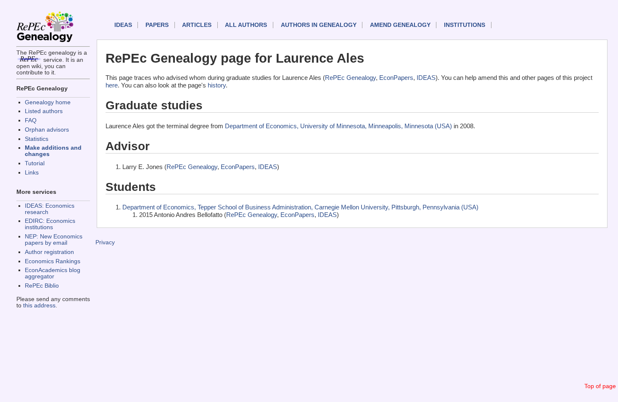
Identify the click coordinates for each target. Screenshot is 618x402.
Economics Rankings (52, 261)
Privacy (105, 242)
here (112, 85)
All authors (246, 25)
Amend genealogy (400, 25)
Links (32, 172)
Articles (196, 25)
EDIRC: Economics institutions (50, 224)
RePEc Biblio (42, 286)
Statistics (36, 139)
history (217, 85)
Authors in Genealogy (319, 25)
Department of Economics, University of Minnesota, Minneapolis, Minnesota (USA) (338, 126)
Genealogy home (48, 102)
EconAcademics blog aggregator (52, 273)
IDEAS (123, 25)
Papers (157, 25)
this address (39, 305)
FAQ (31, 120)
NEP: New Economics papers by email (53, 239)
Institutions (464, 25)
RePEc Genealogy (350, 77)
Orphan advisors (47, 130)
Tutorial (35, 163)
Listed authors (44, 111)
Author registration (49, 252)
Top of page (600, 386)
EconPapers (396, 77)
